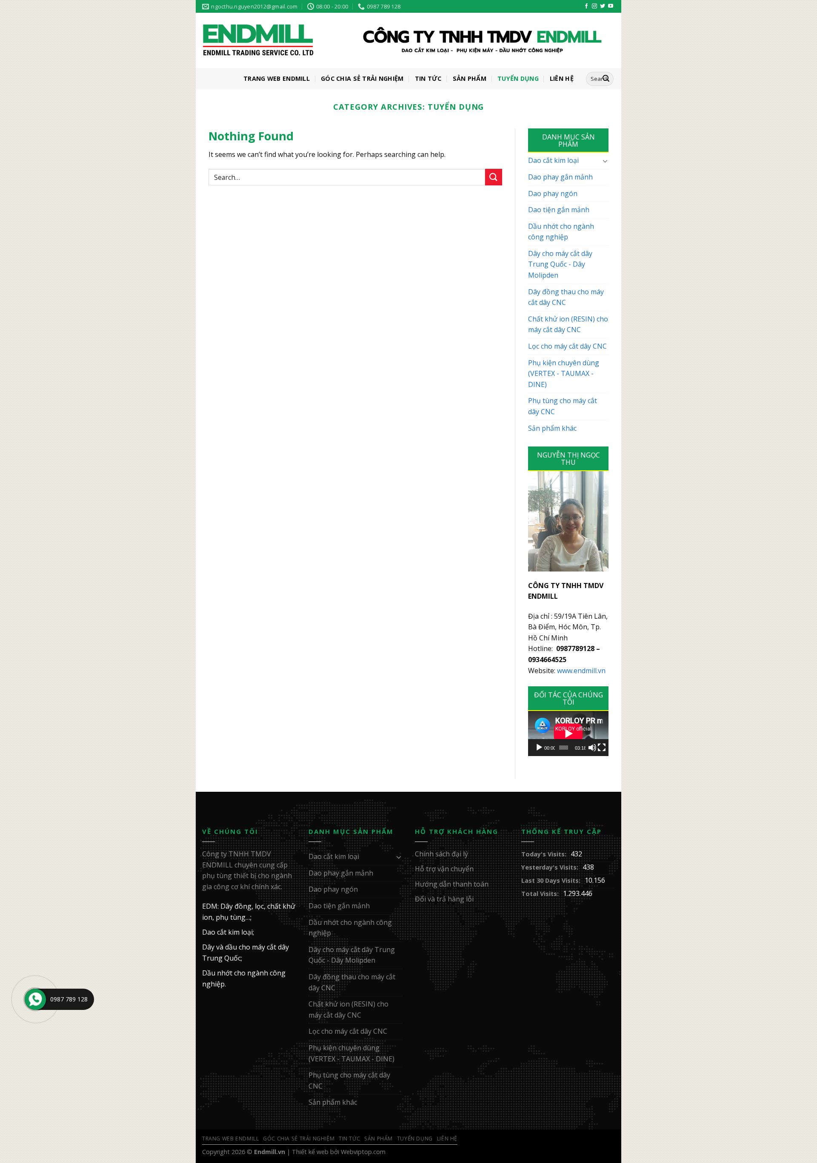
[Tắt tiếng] (592, 747)
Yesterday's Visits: (549, 867)
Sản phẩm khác (552, 428)
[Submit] (493, 177)
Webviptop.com (363, 1152)
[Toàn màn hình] (601, 747)
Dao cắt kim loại (553, 160)
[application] (568, 733)
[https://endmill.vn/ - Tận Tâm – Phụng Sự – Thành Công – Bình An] (402, 41)
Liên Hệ (562, 78)
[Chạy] (539, 747)
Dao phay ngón (552, 193)
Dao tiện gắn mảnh (558, 209)
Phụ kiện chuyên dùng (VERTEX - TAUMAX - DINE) (563, 373)
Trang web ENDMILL (276, 78)
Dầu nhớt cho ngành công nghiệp (561, 232)
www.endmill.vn (581, 670)
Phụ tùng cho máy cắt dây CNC (562, 406)
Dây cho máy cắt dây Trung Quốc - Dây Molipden (560, 264)
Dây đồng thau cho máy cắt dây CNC (566, 297)
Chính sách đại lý (441, 854)
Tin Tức (428, 78)
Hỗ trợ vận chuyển (444, 868)
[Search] (606, 79)
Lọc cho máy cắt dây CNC (567, 346)
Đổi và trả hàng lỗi (444, 899)
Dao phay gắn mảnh (560, 177)
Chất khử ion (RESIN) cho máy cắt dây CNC (568, 324)
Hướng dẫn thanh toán (451, 884)
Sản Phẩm (469, 78)
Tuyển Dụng (518, 78)
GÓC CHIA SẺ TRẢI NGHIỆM (362, 78)
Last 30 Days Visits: (550, 880)
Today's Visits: (543, 854)
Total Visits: (540, 894)
